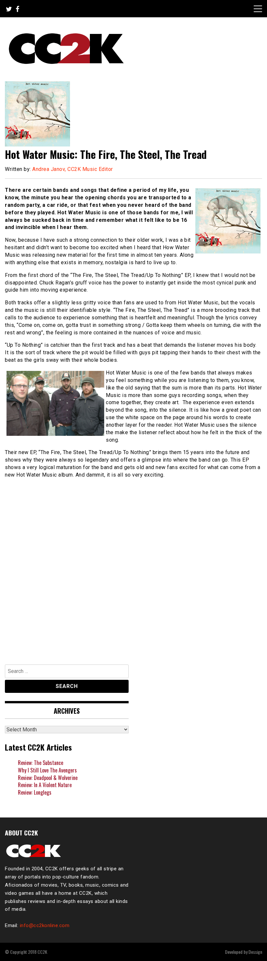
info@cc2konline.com (45, 925)
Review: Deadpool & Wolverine (47, 778)
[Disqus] (133, 568)
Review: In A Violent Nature (45, 785)
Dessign (255, 951)
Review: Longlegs (34, 792)
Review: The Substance (40, 763)
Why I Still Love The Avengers (47, 770)
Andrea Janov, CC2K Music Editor (72, 169)
